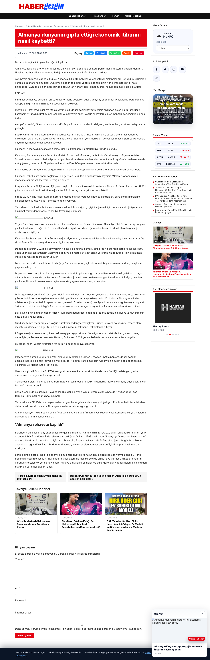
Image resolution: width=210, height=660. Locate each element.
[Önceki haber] (181, 99)
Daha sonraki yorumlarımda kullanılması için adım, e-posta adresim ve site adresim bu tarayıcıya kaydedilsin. (78, 628)
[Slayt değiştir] (167, 334)
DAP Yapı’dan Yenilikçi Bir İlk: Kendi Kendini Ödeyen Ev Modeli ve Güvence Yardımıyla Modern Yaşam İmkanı (173, 198)
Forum (115, 15)
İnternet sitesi (23, 612)
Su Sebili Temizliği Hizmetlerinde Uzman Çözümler (170, 205)
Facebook (101, 53)
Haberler (19, 26)
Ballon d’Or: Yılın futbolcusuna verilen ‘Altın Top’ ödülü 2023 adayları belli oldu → (105, 477)
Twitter (89, 53)
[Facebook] (156, 69)
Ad (17, 588)
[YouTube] (182, 69)
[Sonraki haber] (187, 99)
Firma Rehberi (99, 15)
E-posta (20, 600)
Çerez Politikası (133, 15)
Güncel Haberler (76, 15)
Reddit (127, 53)
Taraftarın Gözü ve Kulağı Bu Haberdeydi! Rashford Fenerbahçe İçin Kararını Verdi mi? (173, 190)
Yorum (20, 559)
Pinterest (138, 53)
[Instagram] (173, 69)
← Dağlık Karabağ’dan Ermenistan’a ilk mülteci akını (39, 477)
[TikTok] (156, 78)
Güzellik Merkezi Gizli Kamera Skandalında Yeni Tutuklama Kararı (171, 182)
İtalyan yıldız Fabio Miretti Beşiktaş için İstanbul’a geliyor (173, 211)
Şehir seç (161, 42)
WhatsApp (114, 53)
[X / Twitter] (165, 69)
